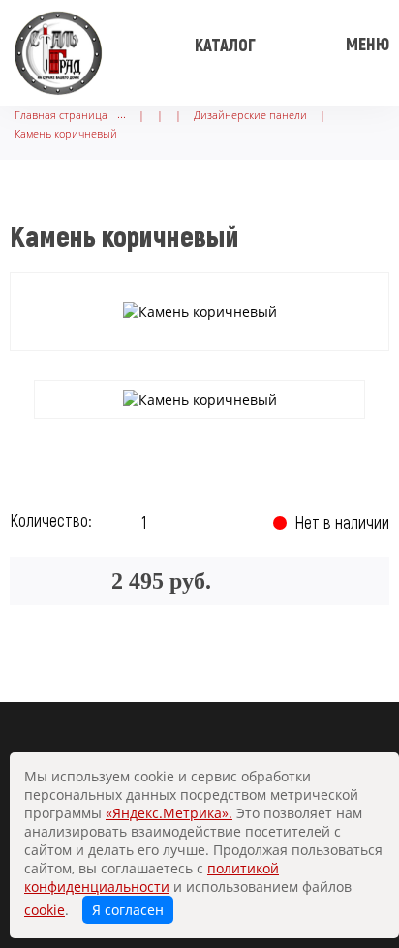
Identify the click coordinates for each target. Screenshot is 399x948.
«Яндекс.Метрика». (169, 813)
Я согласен (128, 910)
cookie (44, 910)
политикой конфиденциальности (151, 877)
